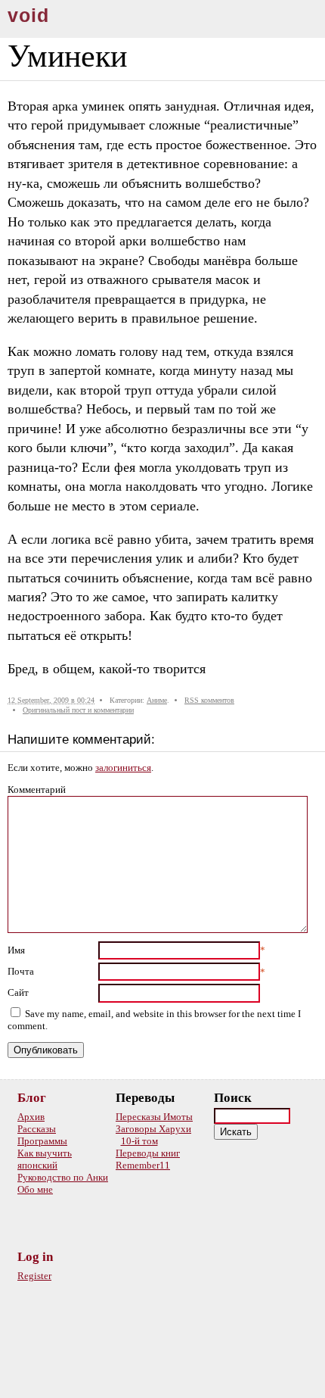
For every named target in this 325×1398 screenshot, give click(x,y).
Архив (31, 1116)
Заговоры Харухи (153, 1128)
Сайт (18, 992)
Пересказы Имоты (154, 1116)
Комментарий (37, 789)
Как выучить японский (44, 1159)
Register (34, 1275)
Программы (42, 1141)
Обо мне (35, 1189)
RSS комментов (209, 700)
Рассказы (36, 1128)
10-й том (139, 1141)
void (28, 15)
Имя (16, 950)
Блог (31, 1098)
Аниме (157, 700)
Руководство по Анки (62, 1177)
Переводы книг (148, 1153)
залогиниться (123, 767)
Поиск (233, 1098)
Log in (35, 1257)
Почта (21, 971)
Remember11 (143, 1165)
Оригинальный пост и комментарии (78, 710)
